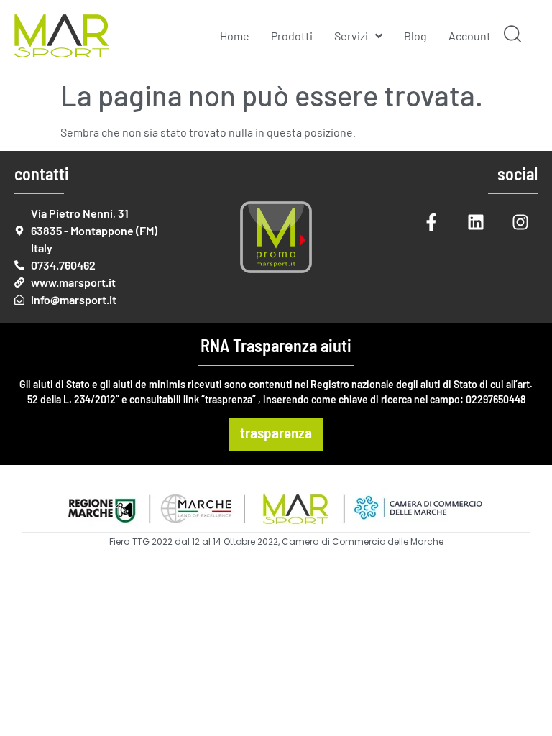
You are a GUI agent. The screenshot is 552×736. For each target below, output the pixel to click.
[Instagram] (520, 222)
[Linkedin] (476, 222)
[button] (512, 36)
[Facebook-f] (431, 222)
